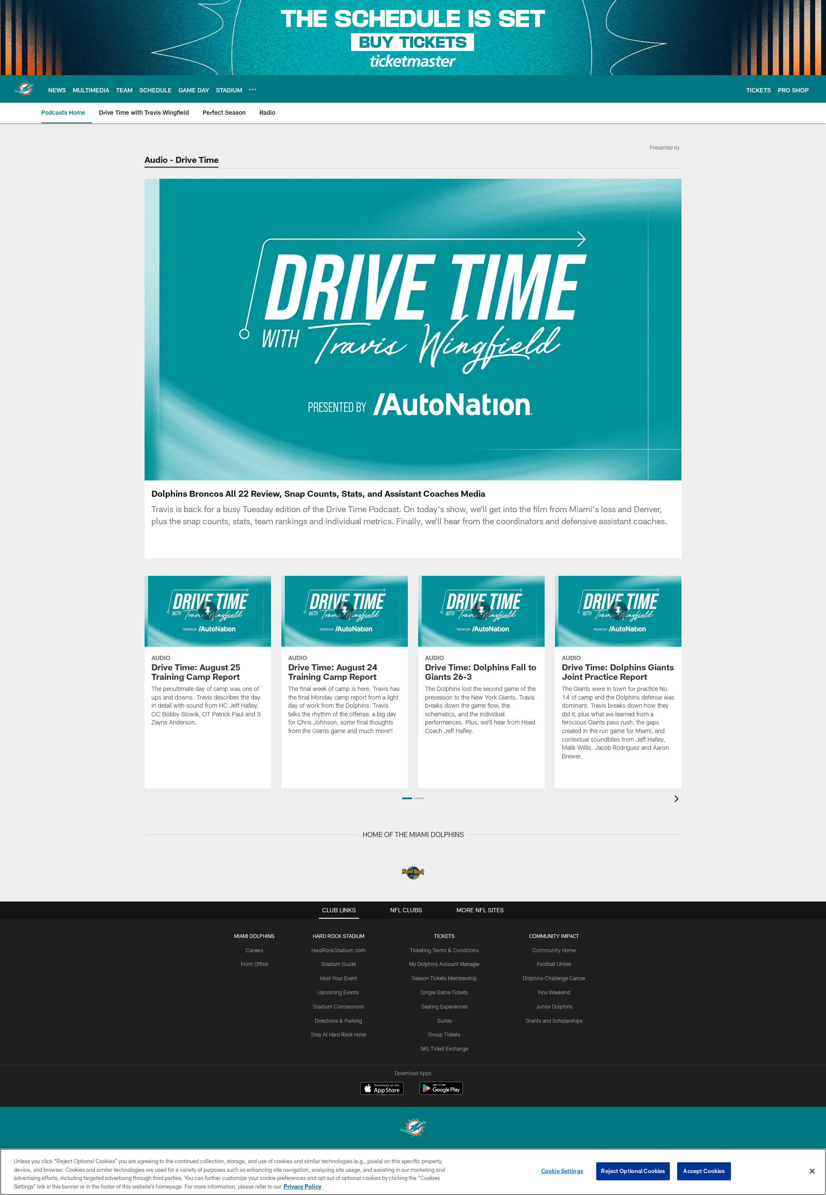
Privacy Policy (302, 1186)
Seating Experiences (444, 1006)
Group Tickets (444, 1034)
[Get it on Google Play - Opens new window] (441, 1092)
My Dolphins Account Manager (444, 964)
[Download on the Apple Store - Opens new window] (382, 1089)
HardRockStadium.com (338, 950)
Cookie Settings (562, 1170)
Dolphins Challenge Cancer (554, 978)
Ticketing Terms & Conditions (444, 950)
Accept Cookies (704, 1170)
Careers (254, 950)
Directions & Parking (338, 1021)
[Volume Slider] (617, 472)
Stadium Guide (338, 964)
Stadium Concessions (338, 1006)
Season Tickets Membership (444, 978)
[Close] (812, 1170)
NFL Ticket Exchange (444, 1048)
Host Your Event (338, 978)
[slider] (413, 459)
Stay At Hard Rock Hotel (338, 1034)
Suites (444, 1021)
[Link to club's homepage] (24, 89)
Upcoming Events (338, 992)
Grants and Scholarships (554, 1021)
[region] (413, 1172)
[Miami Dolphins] (413, 1128)
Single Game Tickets (444, 992)
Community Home (554, 950)
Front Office (254, 964)
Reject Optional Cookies (633, 1170)
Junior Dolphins (554, 1006)
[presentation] (678, 799)
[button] (358, 329)
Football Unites (554, 964)
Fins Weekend (554, 992)
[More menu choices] (252, 89)
